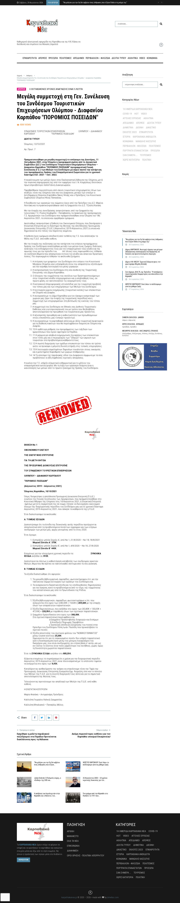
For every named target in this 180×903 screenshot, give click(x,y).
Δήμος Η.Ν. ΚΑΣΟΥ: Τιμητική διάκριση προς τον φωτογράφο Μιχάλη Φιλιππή (142, 263)
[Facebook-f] (161, 45)
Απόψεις (29, 76)
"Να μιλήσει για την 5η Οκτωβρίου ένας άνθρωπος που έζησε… (47, 763)
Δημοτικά (128, 127)
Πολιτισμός (155, 146)
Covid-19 (127, 113)
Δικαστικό (151, 127)
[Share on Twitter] (42, 718)
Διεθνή (139, 127)
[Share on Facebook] (35, 718)
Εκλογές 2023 (130, 132)
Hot (136, 113)
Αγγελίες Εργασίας (132, 118)
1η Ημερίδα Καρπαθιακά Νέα (137, 109)
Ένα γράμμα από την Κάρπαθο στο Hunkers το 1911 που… (95, 794)
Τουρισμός (145, 155)
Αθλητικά (148, 118)
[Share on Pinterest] (56, 718)
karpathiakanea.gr (69, 897)
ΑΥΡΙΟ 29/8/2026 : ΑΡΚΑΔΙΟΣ (133, 324)
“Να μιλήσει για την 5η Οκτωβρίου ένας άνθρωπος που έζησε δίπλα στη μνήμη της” (144, 240)
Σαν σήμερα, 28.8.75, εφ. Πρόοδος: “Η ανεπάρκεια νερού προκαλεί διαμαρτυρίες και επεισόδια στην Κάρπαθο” (144, 274)
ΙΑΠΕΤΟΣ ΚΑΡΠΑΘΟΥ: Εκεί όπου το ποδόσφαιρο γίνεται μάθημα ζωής (96, 763)
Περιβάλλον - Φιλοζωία (134, 146)
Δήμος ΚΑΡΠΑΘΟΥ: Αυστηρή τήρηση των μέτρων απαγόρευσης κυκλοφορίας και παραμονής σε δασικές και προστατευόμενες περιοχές (143, 251)
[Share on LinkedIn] (49, 718)
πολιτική (146, 159)
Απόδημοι (128, 122)
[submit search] (161, 24)
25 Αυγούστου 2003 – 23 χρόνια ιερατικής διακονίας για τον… (95, 779)
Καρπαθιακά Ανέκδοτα (144, 136)
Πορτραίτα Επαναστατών (135, 150)
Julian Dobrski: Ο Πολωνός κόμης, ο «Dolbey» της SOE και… (47, 779)
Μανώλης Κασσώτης (146, 141)
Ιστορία (126, 136)
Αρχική (19, 76)
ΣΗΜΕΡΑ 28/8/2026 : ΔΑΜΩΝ (133, 317)
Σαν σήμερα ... (130, 155)
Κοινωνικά (128, 141)
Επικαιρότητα (146, 132)
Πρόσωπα (155, 150)
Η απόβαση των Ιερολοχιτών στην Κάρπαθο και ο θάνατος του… (47, 794)
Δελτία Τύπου (154, 122)
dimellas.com (113, 897)
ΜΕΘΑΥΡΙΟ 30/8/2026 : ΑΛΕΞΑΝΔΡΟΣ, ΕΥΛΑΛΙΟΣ (140, 331)
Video (144, 113)
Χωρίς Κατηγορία (131, 159)
